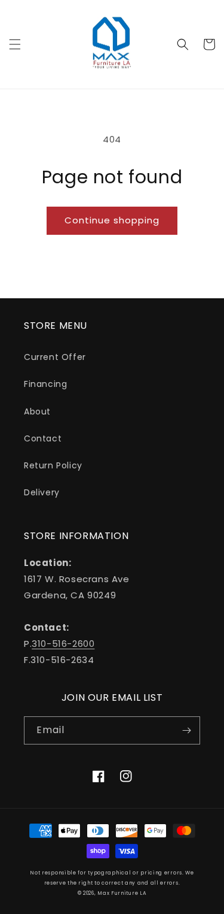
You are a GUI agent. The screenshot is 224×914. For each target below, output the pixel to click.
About (37, 411)
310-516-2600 (63, 643)
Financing (45, 384)
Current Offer (55, 357)
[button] (15, 44)
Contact (43, 438)
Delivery (42, 492)
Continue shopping (112, 220)
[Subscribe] (186, 730)
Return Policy (53, 465)
